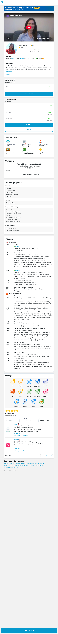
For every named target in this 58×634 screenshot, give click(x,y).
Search (7, 418)
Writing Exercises (9, 463)
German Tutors (8, 471)
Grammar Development (11, 467)
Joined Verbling (26, 144)
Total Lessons (10, 152)
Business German (20, 463)
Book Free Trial (29, 630)
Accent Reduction (9, 465)
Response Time (10, 144)
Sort (39, 418)
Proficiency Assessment (36, 465)
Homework (40, 463)
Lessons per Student (28, 152)
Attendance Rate (43, 144)
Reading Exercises (31, 463)
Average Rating (43, 152)
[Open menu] (54, 2)
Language (24, 418)
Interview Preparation (21, 465)
